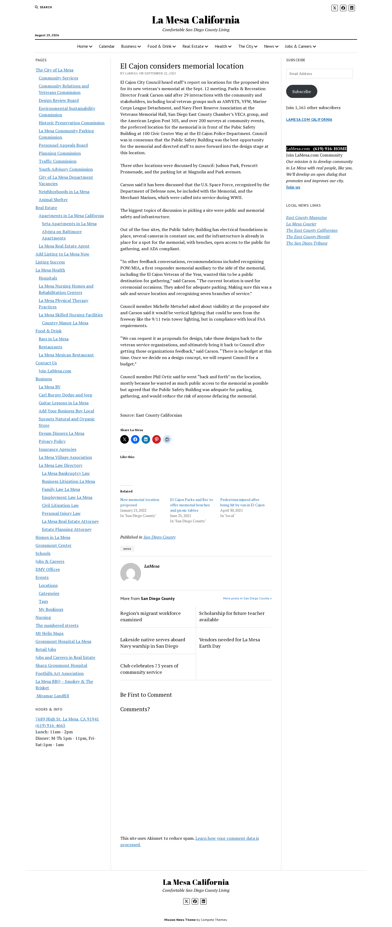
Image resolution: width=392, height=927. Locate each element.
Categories (49, 593)
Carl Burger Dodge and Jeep (65, 395)
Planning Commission (60, 153)
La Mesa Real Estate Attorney (70, 521)
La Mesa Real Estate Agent (64, 246)
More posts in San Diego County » (247, 598)
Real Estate (193, 46)
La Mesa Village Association (65, 457)
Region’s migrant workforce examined (150, 616)
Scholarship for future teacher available (232, 616)
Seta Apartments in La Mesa (69, 223)
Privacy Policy (52, 441)
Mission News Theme (180, 920)
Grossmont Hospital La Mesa (63, 641)
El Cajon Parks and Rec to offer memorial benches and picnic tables (191, 505)
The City (245, 46)
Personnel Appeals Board (63, 145)
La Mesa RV (50, 387)
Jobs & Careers (298, 46)
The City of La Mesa (54, 70)
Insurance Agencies (57, 449)
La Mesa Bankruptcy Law (66, 473)
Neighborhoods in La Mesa (64, 191)
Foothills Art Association (59, 673)
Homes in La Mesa (52, 537)
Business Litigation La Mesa (68, 481)
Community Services (58, 78)
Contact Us (46, 363)
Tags (43, 601)
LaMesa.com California (309, 119)
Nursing (43, 617)
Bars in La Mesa (54, 339)
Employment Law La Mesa (67, 497)
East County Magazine (306, 217)
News (269, 46)
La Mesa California (196, 19)
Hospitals (48, 278)
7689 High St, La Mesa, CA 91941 (67, 719)
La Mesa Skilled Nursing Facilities (71, 315)
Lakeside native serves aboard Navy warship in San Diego (152, 642)
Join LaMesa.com (55, 371)
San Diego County (159, 537)
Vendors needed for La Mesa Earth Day (229, 642)
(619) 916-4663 (50, 725)
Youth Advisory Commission (66, 169)
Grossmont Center (53, 545)
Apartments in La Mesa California (71, 215)
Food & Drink (159, 46)
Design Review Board (59, 100)
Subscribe (301, 91)
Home (82, 46)
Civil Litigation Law (60, 505)
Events (42, 577)
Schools (42, 553)
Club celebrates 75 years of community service (149, 668)
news (127, 549)
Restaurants (50, 347)
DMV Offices (47, 569)
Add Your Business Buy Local (66, 411)
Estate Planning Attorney (66, 529)
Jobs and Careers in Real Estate (65, 657)
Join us (293, 187)
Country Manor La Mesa (65, 323)
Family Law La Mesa (61, 489)
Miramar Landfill (52, 696)
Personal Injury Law (61, 513)
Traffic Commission (58, 161)
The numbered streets (56, 625)
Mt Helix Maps (49, 633)
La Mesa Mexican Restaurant (66, 355)
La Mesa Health (50, 270)
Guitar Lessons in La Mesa (64, 403)
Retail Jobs (45, 649)
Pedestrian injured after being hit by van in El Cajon (242, 502)
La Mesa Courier (301, 224)
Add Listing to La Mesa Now (62, 254)
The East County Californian (312, 230)
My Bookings (51, 609)
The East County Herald (308, 237)
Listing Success (50, 262)
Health (221, 46)
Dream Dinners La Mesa (61, 433)
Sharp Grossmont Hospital (61, 665)
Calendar (107, 46)
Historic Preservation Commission (72, 123)
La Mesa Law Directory (60, 465)
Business (129, 46)
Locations (48, 585)
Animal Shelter (53, 199)
